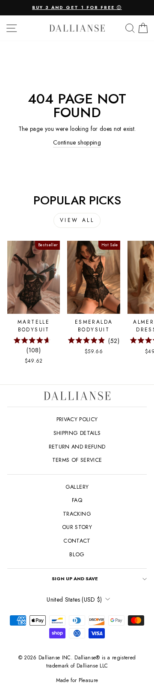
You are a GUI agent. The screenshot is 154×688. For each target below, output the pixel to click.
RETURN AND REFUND (77, 447)
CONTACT (76, 541)
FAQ (77, 500)
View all (77, 220)
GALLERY (77, 487)
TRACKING (77, 514)
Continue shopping (77, 142)
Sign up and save (75, 578)
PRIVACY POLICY (77, 419)
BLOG (76, 554)
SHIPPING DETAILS (77, 433)
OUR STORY (77, 527)
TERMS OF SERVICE (77, 460)
